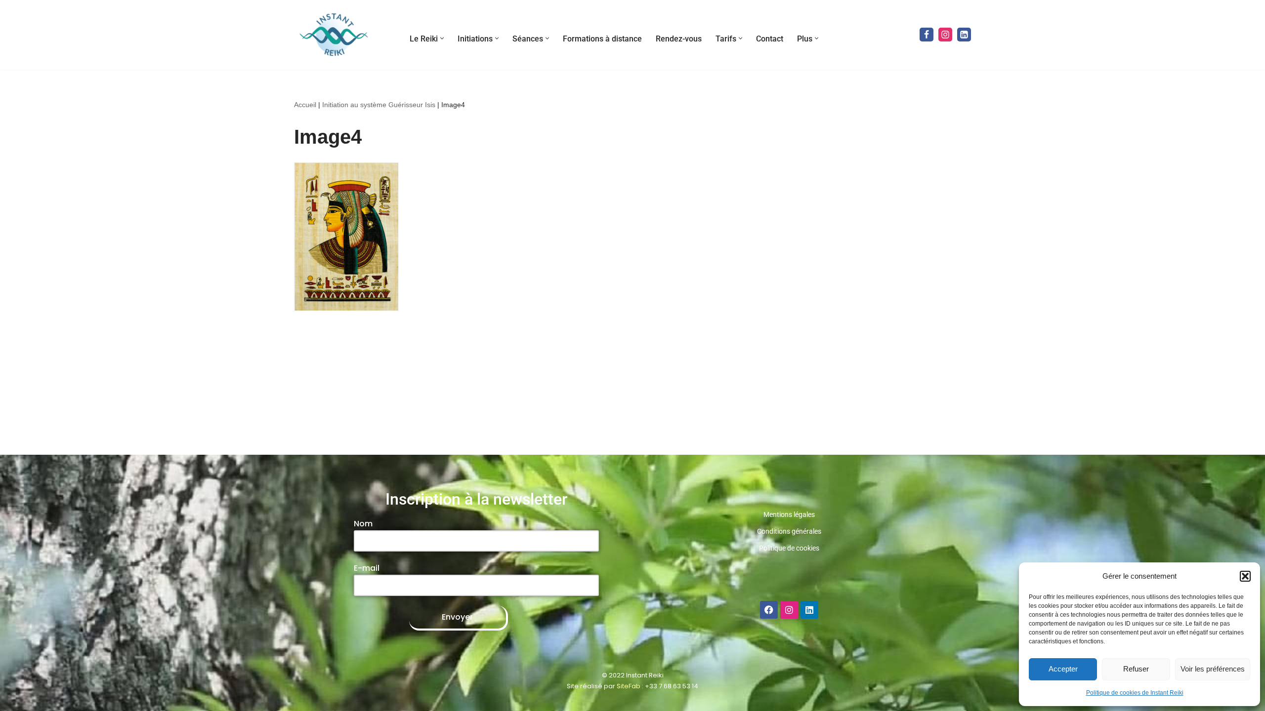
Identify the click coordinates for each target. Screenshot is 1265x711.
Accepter (1063, 669)
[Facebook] (926, 34)
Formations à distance (602, 38)
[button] (1245, 576)
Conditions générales (789, 531)
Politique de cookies (789, 548)
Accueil (305, 105)
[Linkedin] (964, 34)
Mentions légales (789, 514)
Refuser (1136, 669)
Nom (363, 523)
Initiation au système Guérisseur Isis (378, 105)
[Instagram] (945, 34)
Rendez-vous (679, 38)
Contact (769, 38)
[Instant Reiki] (333, 35)
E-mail (367, 568)
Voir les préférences (1213, 669)
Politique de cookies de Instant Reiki (1134, 692)
